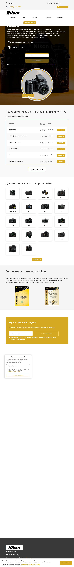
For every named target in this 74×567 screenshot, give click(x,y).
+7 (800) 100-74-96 (14, 7)
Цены (24, 17)
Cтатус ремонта (62, 6)
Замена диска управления (16, 142)
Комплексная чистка (14, 155)
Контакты (60, 17)
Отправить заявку (37, 60)
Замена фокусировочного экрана (18, 136)
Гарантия (34, 17)
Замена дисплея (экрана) (16, 161)
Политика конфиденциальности (30, 564)
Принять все (66, 562)
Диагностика (12, 129)
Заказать (61, 130)
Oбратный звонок (29, 22)
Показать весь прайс (37, 169)
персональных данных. (51, 64)
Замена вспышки (13, 148)
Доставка (49, 17)
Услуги (13, 17)
